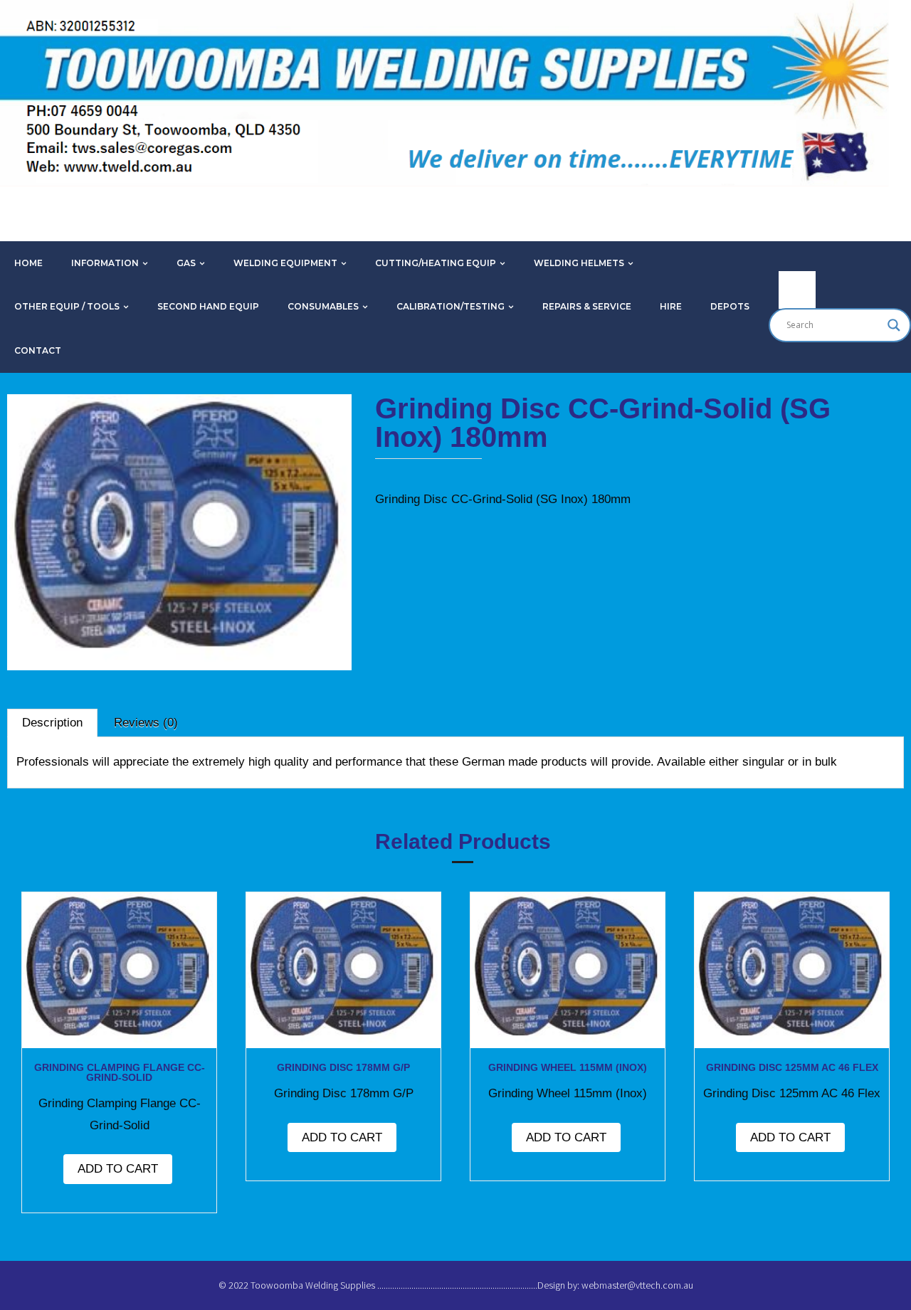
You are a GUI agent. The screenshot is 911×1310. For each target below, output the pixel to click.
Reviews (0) (146, 722)
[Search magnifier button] (894, 325)
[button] (52, 433)
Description (52, 722)
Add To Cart (118, 1169)
